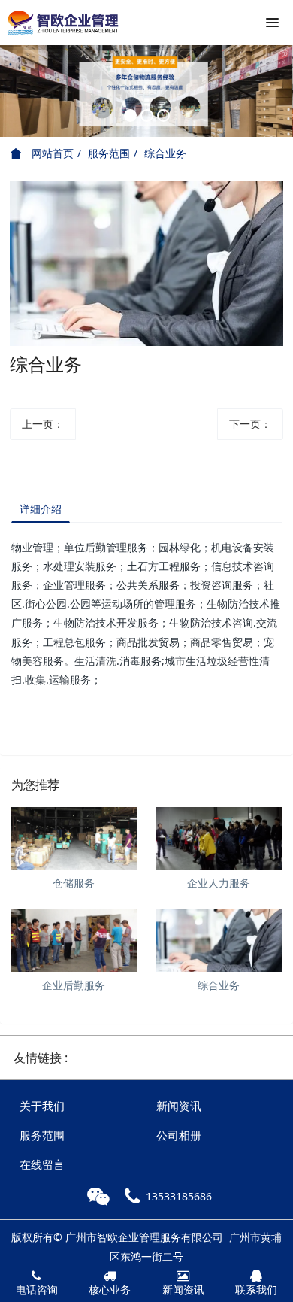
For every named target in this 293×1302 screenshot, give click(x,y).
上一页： (43, 424)
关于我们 (42, 1105)
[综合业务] (219, 940)
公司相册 (178, 1135)
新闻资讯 (178, 1105)
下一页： (250, 424)
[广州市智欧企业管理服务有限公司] (64, 22)
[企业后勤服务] (74, 940)
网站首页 (51, 153)
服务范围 (109, 153)
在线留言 (42, 1164)
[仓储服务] (74, 838)
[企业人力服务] (219, 838)
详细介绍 (41, 509)
